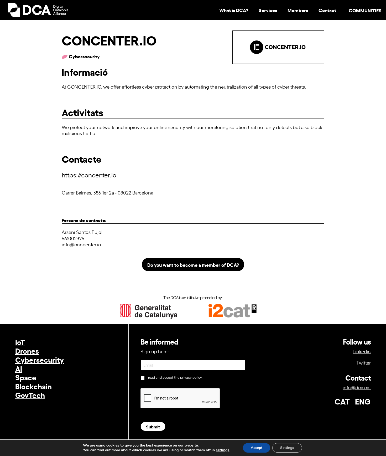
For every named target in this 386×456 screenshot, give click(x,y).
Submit (153, 426)
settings (222, 450)
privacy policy (191, 377)
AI (18, 368)
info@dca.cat (357, 387)
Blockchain (33, 386)
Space (25, 377)
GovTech (30, 395)
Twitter (363, 362)
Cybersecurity (39, 359)
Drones (27, 350)
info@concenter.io (81, 244)
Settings (287, 447)
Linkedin (362, 351)
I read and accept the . (174, 377)
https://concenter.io (89, 174)
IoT (20, 342)
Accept (256, 447)
